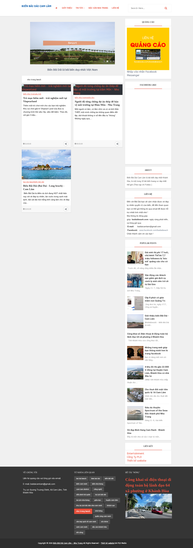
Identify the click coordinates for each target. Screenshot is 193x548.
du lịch (38, 94)
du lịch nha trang (82, 500)
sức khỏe (104, 522)
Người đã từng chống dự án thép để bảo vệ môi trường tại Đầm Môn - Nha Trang (97, 103)
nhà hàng (98, 511)
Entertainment (135, 453)
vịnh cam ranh (81, 527)
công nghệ (98, 489)
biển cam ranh (81, 484)
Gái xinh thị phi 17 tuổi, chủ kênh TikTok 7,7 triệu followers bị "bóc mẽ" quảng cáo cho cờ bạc (157, 258)
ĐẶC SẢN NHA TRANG (98, 8)
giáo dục (90, 98)
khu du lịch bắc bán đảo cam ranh (89, 505)
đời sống (79, 532)
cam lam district (82, 489)
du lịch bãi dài (100, 495)
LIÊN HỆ (115, 8)
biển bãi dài (39, 182)
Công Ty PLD (134, 457)
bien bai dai (95, 478)
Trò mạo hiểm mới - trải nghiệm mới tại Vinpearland (45, 100)
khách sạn (111, 505)
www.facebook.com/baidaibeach (153, 230)
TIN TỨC (80, 8)
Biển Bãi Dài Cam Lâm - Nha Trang (68, 543)
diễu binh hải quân (83, 495)
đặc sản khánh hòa (99, 527)
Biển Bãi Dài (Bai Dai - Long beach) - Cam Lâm (43, 187)
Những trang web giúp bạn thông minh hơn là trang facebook (156, 350)
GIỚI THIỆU (67, 8)
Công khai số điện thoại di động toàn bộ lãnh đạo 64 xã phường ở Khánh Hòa (148, 485)
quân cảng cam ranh (103, 516)
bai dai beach (28, 182)
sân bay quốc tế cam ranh (86, 522)
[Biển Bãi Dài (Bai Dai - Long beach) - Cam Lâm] (46, 164)
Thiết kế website (136, 460)
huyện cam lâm (112, 500)
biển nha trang (29, 94)
